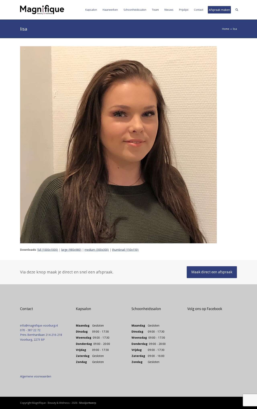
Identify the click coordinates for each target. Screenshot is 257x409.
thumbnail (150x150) (125, 250)
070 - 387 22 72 (30, 330)
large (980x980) (71, 250)
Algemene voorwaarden (35, 376)
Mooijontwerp (87, 403)
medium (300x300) (97, 250)
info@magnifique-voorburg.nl (39, 325)
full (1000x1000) (47, 250)
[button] (237, 10)
